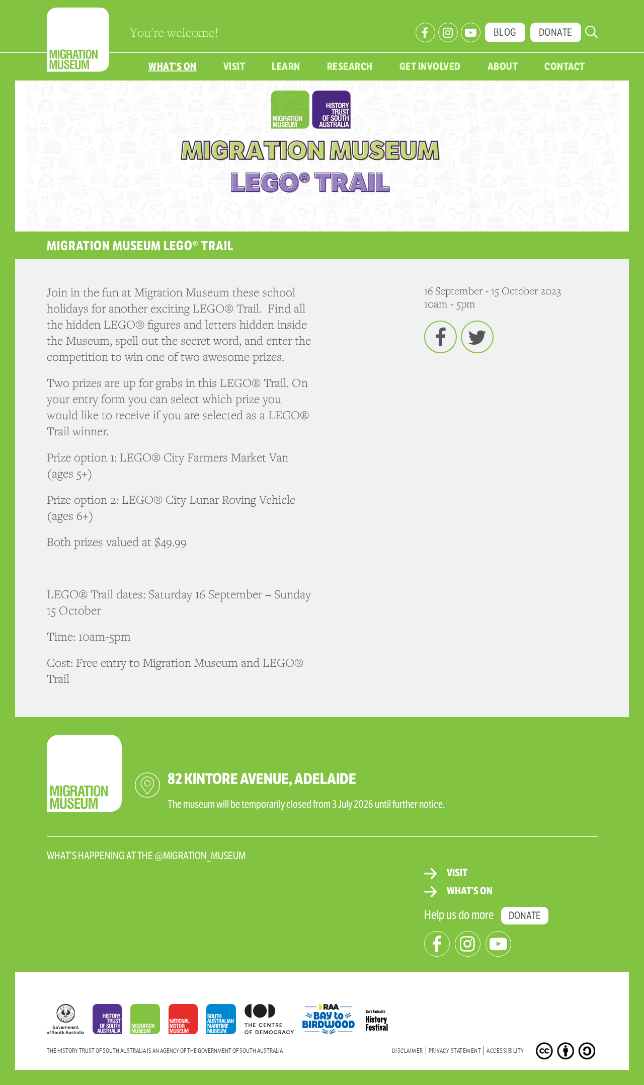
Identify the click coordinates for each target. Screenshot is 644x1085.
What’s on (172, 66)
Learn (286, 66)
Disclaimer (407, 1050)
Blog (505, 32)
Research (350, 66)
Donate (556, 32)
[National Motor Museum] (187, 1021)
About (503, 66)
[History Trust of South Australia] (112, 1021)
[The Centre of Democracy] (273, 1016)
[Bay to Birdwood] (332, 1016)
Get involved (430, 66)
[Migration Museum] (149, 1021)
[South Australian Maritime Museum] (225, 1021)
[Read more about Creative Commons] (545, 1052)
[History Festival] (382, 1016)
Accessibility (505, 1050)
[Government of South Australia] (70, 1021)
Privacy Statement (455, 1050)
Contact (564, 66)
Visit (234, 66)
